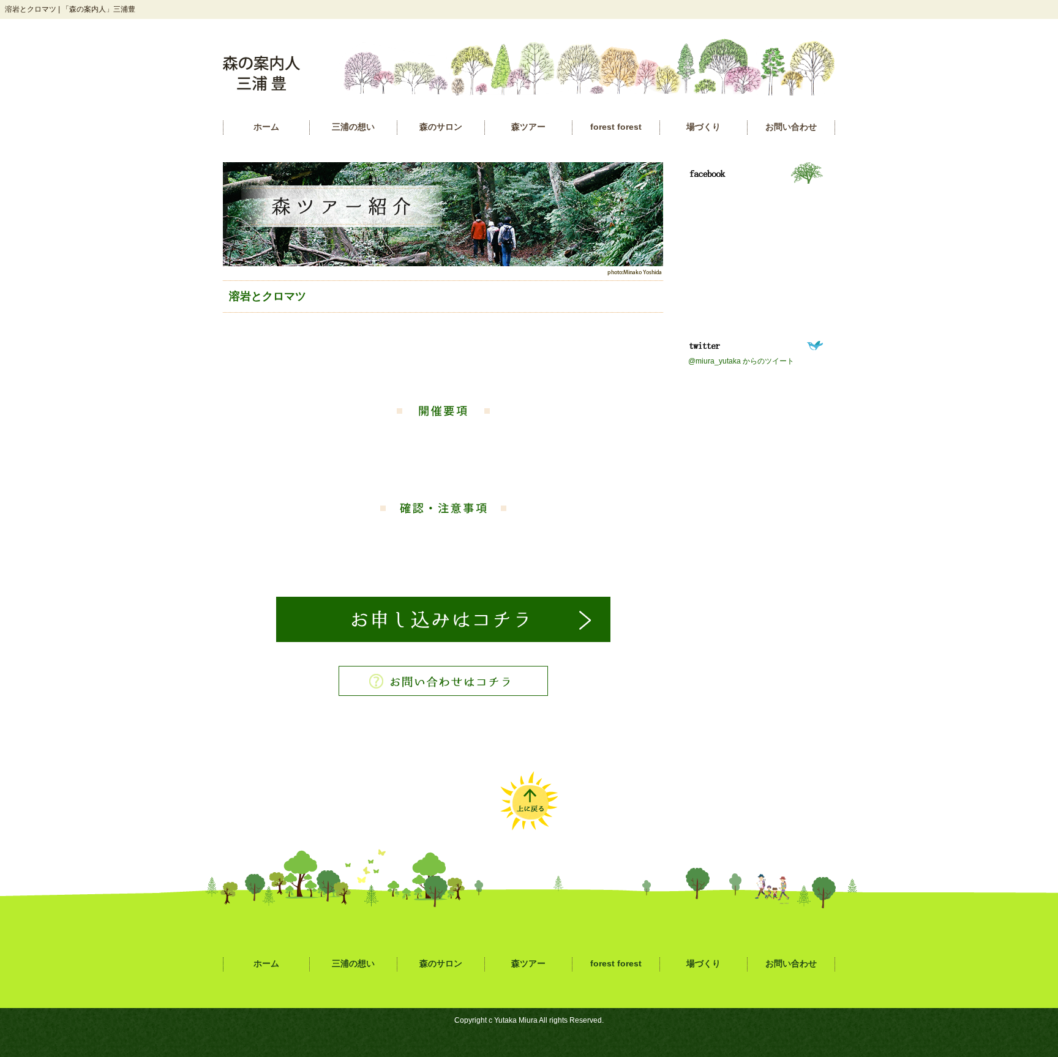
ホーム (266, 127)
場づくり (703, 127)
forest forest (616, 127)
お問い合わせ (791, 127)
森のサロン (440, 127)
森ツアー (528, 127)
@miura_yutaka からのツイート (741, 361)
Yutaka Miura (516, 1020)
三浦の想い (353, 127)
